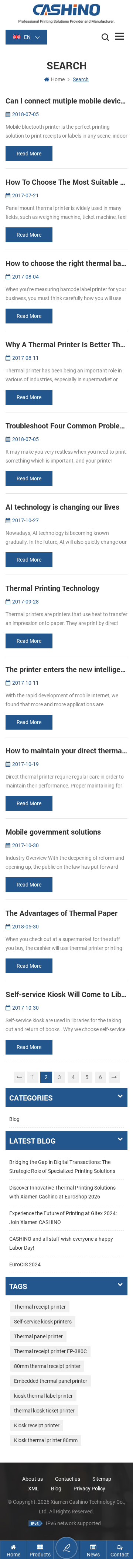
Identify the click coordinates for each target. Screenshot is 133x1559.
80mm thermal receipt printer (47, 1366)
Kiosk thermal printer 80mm (46, 1440)
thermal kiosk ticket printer (44, 1411)
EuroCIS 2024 (25, 1264)
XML (33, 1488)
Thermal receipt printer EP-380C (50, 1351)
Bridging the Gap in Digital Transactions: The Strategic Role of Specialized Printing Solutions (62, 1166)
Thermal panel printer (38, 1336)
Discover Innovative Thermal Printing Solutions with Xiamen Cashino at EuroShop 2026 (62, 1192)
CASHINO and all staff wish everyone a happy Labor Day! (61, 1243)
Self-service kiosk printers (43, 1322)
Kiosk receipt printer (36, 1425)
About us (32, 1479)
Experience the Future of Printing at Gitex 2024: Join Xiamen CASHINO (63, 1217)
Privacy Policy (89, 1488)
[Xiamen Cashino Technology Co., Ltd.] (66, 13)
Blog (14, 1119)
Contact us (67, 1479)
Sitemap (101, 1479)
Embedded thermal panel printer (50, 1381)
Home (58, 79)
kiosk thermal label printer (43, 1396)
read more (29, 154)
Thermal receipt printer (40, 1307)
